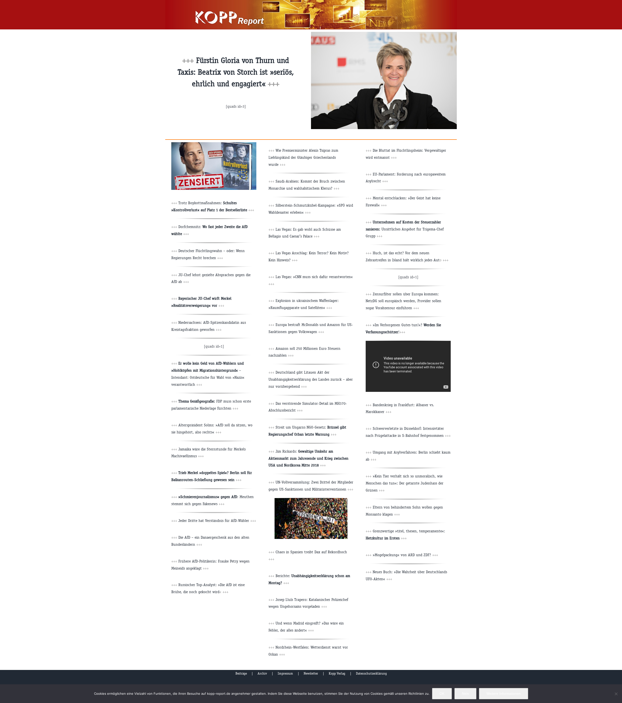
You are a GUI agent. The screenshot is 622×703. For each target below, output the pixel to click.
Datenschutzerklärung (371, 673)
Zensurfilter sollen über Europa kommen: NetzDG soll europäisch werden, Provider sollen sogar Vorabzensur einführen (403, 301)
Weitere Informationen (503, 693)
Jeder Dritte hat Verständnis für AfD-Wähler (213, 520)
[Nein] (615, 693)
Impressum (285, 673)
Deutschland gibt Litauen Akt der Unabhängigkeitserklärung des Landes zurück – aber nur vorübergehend (310, 379)
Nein (465, 693)
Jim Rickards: (308, 458)
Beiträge (241, 673)
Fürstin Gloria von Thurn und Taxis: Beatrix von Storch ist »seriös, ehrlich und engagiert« (236, 72)
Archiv (262, 673)
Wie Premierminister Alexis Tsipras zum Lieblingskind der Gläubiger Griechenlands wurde (303, 157)
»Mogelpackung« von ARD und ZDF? (405, 555)
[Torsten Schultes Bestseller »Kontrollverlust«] (213, 144)
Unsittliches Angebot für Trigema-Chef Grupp (405, 229)
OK (442, 693)
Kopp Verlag (337, 673)
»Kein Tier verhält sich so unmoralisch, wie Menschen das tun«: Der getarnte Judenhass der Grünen (404, 483)
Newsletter (311, 673)
